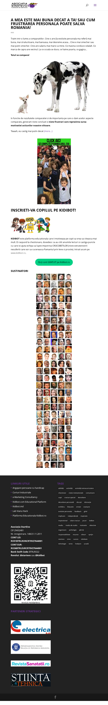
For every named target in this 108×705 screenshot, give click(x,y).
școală (86, 544)
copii (60, 497)
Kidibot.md (18, 506)
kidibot (91, 520)
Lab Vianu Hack (20, 511)
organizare (62, 530)
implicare (61, 516)
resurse (75, 534)
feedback (78, 511)
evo (12, 32)
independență (73, 516)
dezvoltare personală (66, 502)
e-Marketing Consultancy (25, 497)
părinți (81, 530)
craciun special (69, 497)
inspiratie (84, 516)
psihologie (73, 530)
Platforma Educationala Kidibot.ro (29, 515)
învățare (78, 544)
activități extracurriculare (84, 488)
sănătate (84, 539)
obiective (92, 525)
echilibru (61, 507)
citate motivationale (76, 493)
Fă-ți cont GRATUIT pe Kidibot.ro (54, 262)
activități (69, 488)
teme (71, 544)
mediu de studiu (71, 525)
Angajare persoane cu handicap (28, 487)
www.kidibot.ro (18, 253)
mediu (60, 525)
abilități (61, 488)
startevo (61, 539)
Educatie (70, 507)
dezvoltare (82, 497)
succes (75, 539)
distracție (87, 502)
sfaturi (83, 534)
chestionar (62, 493)
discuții (79, 502)
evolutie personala (65, 511)
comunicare (90, 493)
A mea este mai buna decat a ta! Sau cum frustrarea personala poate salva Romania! (53, 23)
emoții (78, 507)
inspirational (62, 520)
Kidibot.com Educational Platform (29, 501)
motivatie (83, 525)
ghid (85, 511)
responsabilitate (64, 534)
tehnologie (62, 544)
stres (69, 539)
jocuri (84, 520)
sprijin (91, 534)
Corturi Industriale (22, 492)
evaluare (87, 507)
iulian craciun (75, 520)
